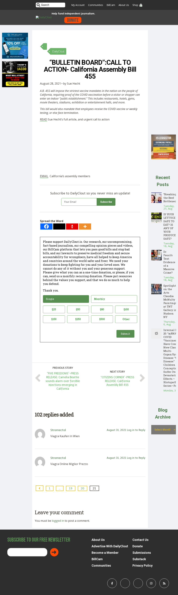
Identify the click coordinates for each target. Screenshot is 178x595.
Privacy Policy (142, 565)
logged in (58, 521)
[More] (85, 226)
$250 (78, 319)
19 (70, 488)
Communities (95, 5)
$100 (126, 309)
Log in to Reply (136, 430)
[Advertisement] (90, 148)
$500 (102, 319)
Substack (139, 559)
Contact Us (140, 540)
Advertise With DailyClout (110, 546)
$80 (102, 309)
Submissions (141, 552)
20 (82, 488)
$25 (54, 309)
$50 (78, 309)
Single (50, 299)
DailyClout (58, 51)
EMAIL (44, 176)
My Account (78, 5)
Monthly (99, 299)
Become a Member (105, 552)
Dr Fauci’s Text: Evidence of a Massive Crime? (169, 262)
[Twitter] (59, 226)
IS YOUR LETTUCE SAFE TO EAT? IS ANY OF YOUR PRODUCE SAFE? (169, 226)
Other (126, 319)
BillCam (111, 5)
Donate (73, 20)
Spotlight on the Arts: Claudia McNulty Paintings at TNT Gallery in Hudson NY (170, 301)
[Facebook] (46, 226)
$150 (53, 319)
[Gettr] (72, 226)
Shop (135, 5)
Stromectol (58, 430)
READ (43, 119)
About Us (124, 5)
